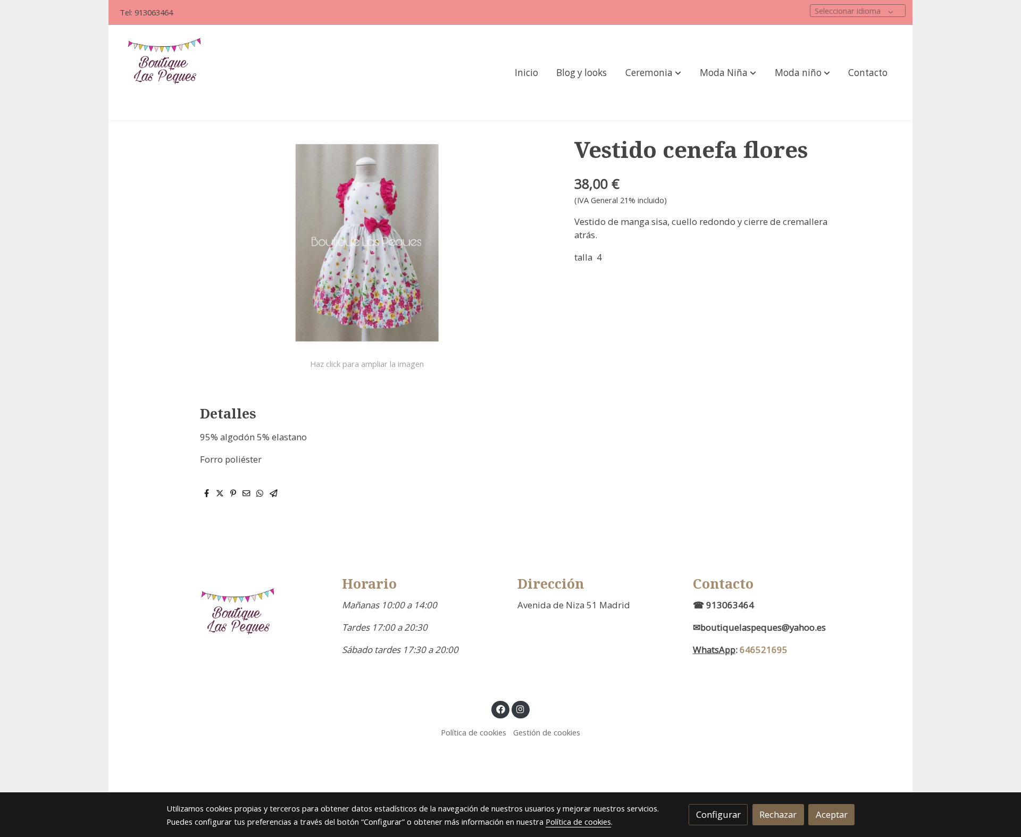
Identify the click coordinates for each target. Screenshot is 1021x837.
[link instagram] (520, 708)
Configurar (718, 814)
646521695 (764, 649)
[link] (167, 73)
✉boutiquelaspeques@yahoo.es (759, 627)
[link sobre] (247, 623)
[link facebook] (500, 708)
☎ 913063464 (723, 605)
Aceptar (832, 814)
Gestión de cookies (546, 732)
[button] (653, 73)
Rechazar (778, 814)
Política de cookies (473, 732)
